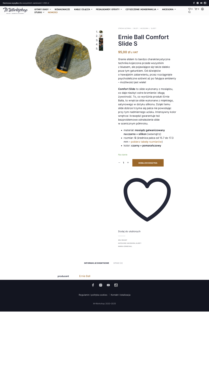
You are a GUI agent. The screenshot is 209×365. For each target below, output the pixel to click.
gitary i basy (41, 9)
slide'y (153, 28)
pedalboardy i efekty (108, 9)
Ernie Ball (128, 246)
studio (38, 12)
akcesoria (167, 9)
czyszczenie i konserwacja (141, 9)
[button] (190, 9)
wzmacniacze (62, 9)
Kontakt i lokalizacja (120, 294)
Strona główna (124, 28)
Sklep (135, 28)
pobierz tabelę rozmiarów (146, 141)
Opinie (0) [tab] (118, 263)
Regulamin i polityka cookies (93, 294)
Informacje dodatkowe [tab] (96, 263)
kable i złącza (82, 9)
